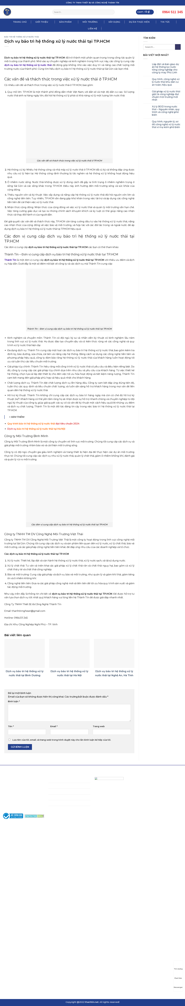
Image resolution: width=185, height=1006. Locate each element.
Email (54, 726)
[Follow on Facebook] (170, 3)
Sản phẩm (65, 22)
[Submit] (112, 12)
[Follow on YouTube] (181, 3)
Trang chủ (20, 22)
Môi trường (90, 22)
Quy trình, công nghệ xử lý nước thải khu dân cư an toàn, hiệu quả (166, 82)
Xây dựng (114, 22)
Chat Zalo (178, 978)
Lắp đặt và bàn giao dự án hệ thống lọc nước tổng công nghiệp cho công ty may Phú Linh (165, 68)
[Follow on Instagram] (173, 3)
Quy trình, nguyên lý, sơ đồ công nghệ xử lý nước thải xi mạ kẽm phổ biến (166, 124)
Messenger (178, 987)
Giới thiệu (41, 22)
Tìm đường (178, 969)
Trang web (99, 726)
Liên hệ (92, 28)
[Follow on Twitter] (176, 3)
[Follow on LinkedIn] (179, 3)
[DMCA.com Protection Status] (34, 816)
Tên (11, 726)
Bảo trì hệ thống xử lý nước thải (21, 37)
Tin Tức (165, 22)
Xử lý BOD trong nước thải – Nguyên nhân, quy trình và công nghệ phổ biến (166, 110)
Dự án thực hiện (139, 22)
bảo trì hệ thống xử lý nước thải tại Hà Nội (41, 428)
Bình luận (14, 701)
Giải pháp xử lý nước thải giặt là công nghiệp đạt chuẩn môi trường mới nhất (166, 95)
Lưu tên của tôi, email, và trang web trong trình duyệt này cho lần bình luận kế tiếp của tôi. (61, 740)
